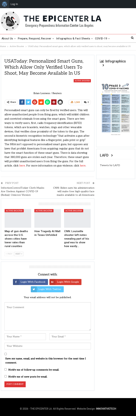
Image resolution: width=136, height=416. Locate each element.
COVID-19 (101, 38)
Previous (104, 107)
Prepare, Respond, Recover (34, 38)
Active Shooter (82, 81)
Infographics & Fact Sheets (73, 38)
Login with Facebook (33, 281)
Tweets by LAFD (110, 165)
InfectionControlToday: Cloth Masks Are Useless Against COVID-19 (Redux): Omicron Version (22, 191)
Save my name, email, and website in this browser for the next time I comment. (45, 360)
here (22, 165)
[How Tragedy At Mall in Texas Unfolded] (47, 218)
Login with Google (68, 281)
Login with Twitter (49, 289)
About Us (7, 38)
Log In (14, 4)
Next (127, 107)
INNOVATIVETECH (106, 408)
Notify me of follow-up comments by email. (33, 369)
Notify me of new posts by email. (27, 376)
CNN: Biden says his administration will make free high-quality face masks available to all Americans (73, 191)
